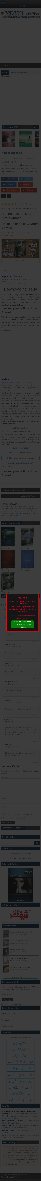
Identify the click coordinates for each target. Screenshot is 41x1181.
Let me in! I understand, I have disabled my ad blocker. (22, 624)
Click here (13, 616)
